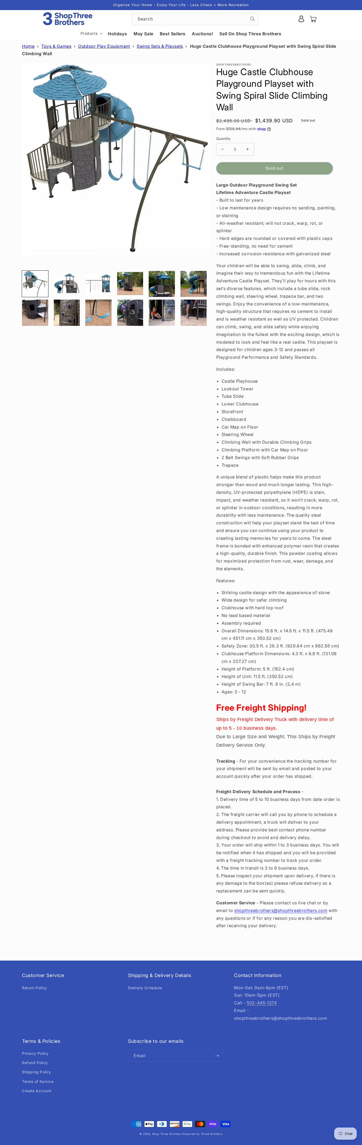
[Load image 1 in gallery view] (35, 284)
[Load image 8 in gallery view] (67, 313)
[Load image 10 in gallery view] (130, 313)
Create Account (36, 1090)
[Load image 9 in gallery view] (98, 313)
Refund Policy (35, 1062)
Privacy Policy (35, 1053)
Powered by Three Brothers (203, 1133)
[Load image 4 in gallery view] (130, 284)
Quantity (223, 138)
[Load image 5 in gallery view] (162, 284)
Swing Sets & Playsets (160, 46)
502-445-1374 (262, 1002)
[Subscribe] (217, 1055)
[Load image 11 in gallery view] (162, 313)
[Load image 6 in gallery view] (193, 284)
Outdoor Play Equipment (104, 46)
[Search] (252, 19)
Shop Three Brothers (167, 1133)
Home (28, 46)
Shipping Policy (36, 1072)
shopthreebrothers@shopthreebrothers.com (280, 910)
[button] (91, 33)
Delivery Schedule (145, 988)
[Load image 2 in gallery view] (67, 284)
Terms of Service (38, 1081)
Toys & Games (56, 46)
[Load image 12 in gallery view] (193, 313)
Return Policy (34, 988)
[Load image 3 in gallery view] (98, 284)
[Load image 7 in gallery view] (35, 313)
